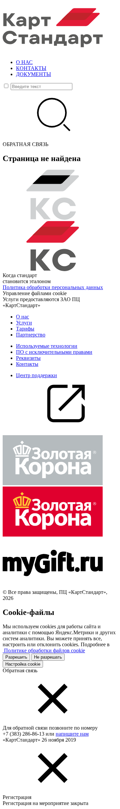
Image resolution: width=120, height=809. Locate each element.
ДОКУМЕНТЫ (33, 74)
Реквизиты (28, 358)
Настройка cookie (22, 664)
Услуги (24, 322)
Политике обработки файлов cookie (44, 650)
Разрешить (16, 657)
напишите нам (72, 734)
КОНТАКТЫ (31, 68)
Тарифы (25, 328)
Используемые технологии (46, 346)
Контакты (27, 364)
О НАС (24, 62)
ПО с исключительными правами (54, 352)
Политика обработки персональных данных (53, 287)
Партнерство (30, 334)
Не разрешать (48, 657)
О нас (22, 316)
